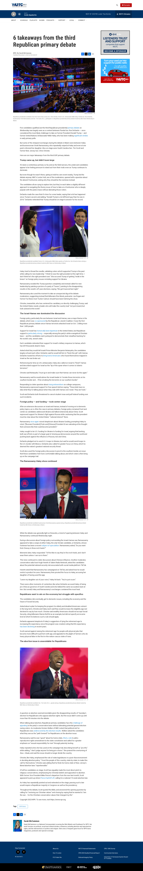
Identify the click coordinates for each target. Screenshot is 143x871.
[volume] (19, 14)
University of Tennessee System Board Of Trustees (116, 857)
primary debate (73, 128)
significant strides (81, 136)
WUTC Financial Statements (87, 848)
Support (61, 20)
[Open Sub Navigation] (17, 20)
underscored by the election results (47, 731)
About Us (55, 848)
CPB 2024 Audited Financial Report (89, 853)
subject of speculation (50, 545)
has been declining (27, 627)
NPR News (22, 806)
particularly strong (35, 333)
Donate (127, 5)
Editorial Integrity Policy (85, 857)
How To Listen (57, 853)
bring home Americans (52, 356)
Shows (42, 20)
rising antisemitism (56, 384)
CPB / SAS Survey (109, 848)
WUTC (21, 856)
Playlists (33, 20)
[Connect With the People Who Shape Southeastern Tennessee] (115, 43)
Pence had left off (48, 778)
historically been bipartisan (47, 331)
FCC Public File (57, 857)
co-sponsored (40, 321)
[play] (13, 14)
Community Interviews (111, 853)
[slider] (22, 14)
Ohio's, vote (67, 738)
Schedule (24, 20)
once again (34, 422)
